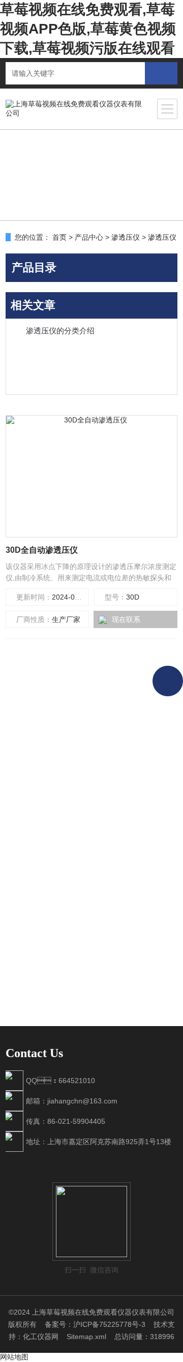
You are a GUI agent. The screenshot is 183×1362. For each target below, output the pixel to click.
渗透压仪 (125, 237)
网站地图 (14, 1357)
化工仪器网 (40, 1336)
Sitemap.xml (86, 1336)
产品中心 (89, 237)
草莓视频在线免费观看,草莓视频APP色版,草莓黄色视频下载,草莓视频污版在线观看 (88, 29)
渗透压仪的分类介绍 (60, 330)
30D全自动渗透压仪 (42, 550)
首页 (59, 237)
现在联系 (126, 619)
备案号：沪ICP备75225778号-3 (95, 1324)
